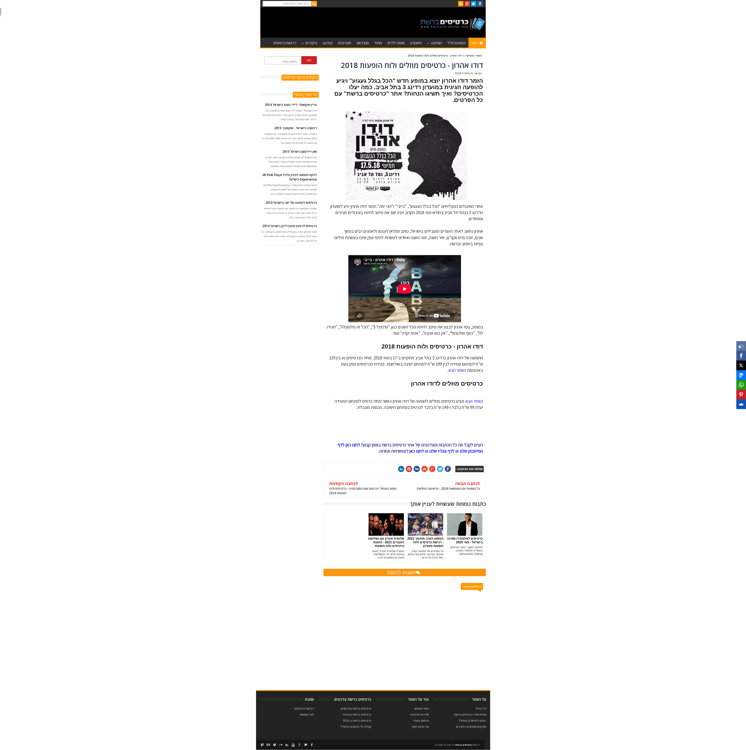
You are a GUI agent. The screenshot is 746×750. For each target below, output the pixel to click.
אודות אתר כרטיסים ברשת (470, 714)
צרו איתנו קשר (420, 726)
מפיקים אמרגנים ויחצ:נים (471, 726)
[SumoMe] (741, 404)
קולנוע (328, 42)
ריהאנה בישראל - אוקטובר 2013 (295, 128)
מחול (378, 42)
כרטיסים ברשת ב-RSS (357, 720)
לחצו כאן (416, 451)
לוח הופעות (307, 714)
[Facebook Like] (741, 346)
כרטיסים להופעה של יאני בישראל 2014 (291, 202)
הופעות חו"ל (456, 42)
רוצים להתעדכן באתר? (472, 720)
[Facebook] (741, 356)
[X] (741, 365)
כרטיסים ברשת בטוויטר (356, 714)
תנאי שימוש (422, 708)
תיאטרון (416, 42)
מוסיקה (436, 42)
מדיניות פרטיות (419, 714)
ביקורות (311, 42)
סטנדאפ (362, 42)
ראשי (475, 42)
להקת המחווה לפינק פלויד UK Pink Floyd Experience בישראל (289, 177)
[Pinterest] (741, 394)
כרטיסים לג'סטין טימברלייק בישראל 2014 (289, 226)
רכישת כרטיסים (284, 42)
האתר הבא (457, 370)
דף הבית (481, 708)
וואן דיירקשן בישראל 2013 (299, 151)
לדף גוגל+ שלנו (441, 451)
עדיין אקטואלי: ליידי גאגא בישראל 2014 (291, 105)
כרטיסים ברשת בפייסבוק (356, 708)
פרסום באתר (421, 720)
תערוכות (344, 42)
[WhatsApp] (741, 385)
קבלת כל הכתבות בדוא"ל (356, 726)
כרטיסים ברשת (463, 745)
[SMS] (741, 375)
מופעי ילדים (396, 42)
